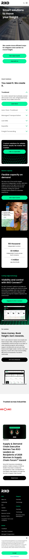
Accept (14, 553)
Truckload (5, 92)
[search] (24, 2)
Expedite (4, 126)
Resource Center (5, 513)
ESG (2, 505)
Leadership (4, 502)
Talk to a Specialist (14, 151)
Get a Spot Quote (14, 56)
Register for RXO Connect (14, 301)
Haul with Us (14, 61)
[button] (27, 538)
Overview (18, 499)
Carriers (3, 508)
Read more (14, 478)
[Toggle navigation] (27, 3)
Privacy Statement (14, 556)
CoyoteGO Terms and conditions (7, 519)
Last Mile (4, 121)
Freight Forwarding (8, 131)
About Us (3, 499)
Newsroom (4, 510)
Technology (19, 502)
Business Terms (5, 516)
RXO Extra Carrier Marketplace (20, 515)
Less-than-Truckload (9, 110)
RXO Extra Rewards (14, 360)
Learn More (14, 104)
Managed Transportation (11, 115)
